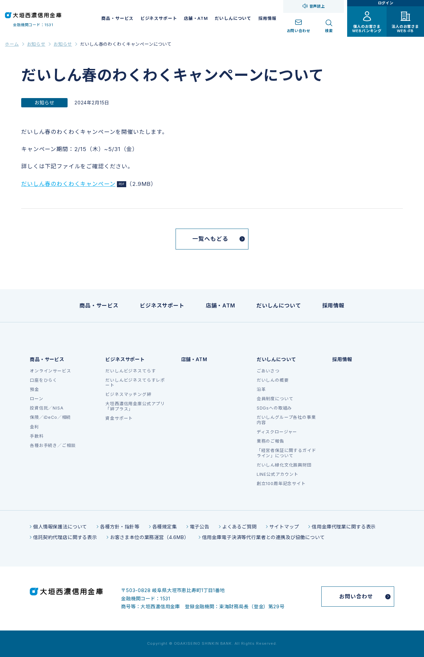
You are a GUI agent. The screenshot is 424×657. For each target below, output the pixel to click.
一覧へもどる (210, 239)
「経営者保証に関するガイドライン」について (286, 453)
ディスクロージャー (277, 431)
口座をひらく (43, 380)
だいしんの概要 (273, 380)
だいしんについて (233, 18)
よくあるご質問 (239, 526)
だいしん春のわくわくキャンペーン (68, 184)
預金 (34, 389)
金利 (34, 426)
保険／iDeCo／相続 (50, 417)
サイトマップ (284, 526)
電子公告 (199, 526)
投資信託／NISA (47, 408)
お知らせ (36, 44)
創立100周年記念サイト (281, 483)
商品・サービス (117, 18)
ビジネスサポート (158, 18)
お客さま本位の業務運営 (137, 537)
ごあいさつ (268, 370)
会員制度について (275, 398)
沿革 (261, 389)
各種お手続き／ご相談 (53, 445)
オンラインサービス (50, 370)
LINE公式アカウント (277, 474)
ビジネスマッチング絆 (128, 394)
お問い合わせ (356, 596)
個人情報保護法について (60, 526)
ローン (36, 398)
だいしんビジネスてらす (130, 370)
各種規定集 (164, 526)
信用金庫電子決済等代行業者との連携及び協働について (263, 537)
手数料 (37, 436)
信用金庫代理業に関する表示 (344, 526)
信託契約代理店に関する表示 (65, 537)
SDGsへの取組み (274, 408)
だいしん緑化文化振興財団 (284, 465)
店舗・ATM (196, 18)
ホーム (12, 44)
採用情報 (267, 18)
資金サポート (119, 418)
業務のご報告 (270, 441)
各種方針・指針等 (119, 526)
